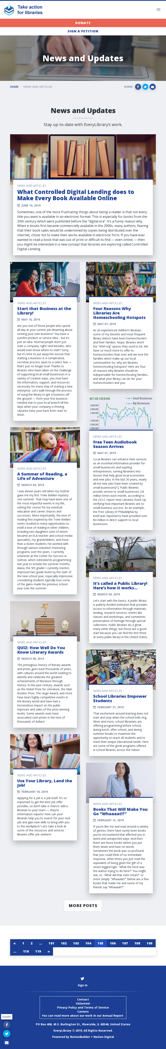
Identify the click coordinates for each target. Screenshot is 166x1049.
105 (100, 943)
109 (149, 943)
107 (125, 943)
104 (88, 943)
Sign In (82, 985)
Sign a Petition (83, 31)
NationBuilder (80, 1037)
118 (26, 951)
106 (113, 943)
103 (76, 943)
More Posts (83, 905)
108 (137, 943)
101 (51, 943)
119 (38, 951)
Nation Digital (104, 1037)
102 (64, 943)
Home (14, 87)
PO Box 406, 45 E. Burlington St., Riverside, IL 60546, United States (83, 1024)
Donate (83, 23)
